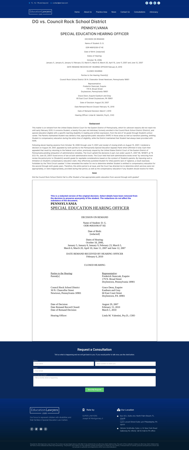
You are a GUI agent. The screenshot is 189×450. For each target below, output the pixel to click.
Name (35, 361)
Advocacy (154, 12)
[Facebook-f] (32, 429)
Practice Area (101, 12)
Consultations (139, 12)
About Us (88, 12)
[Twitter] (150, 3)
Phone (97, 361)
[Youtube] (154, 3)
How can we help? (40, 375)
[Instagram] (158, 3)
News (113, 12)
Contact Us (125, 12)
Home (77, 12)
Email (35, 368)
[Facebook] (146, 3)
